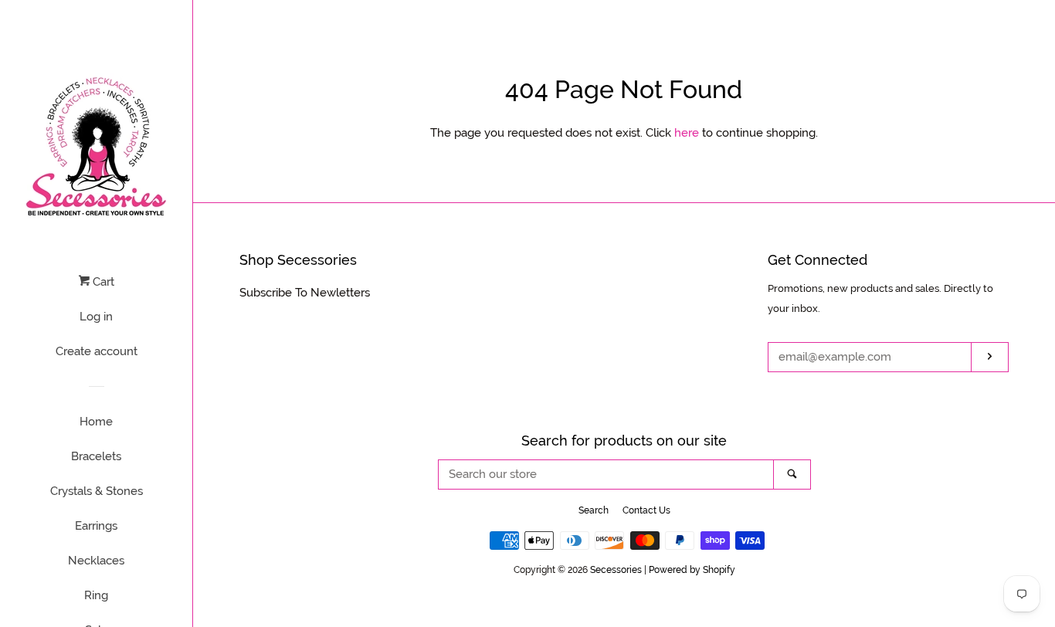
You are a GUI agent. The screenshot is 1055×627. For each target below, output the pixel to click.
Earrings (96, 526)
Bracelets (96, 456)
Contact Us (646, 510)
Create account (96, 351)
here (686, 133)
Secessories (616, 569)
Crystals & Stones (96, 491)
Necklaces (96, 561)
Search (593, 510)
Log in (96, 317)
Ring (96, 595)
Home (96, 422)
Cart (102, 282)
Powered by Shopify (692, 569)
